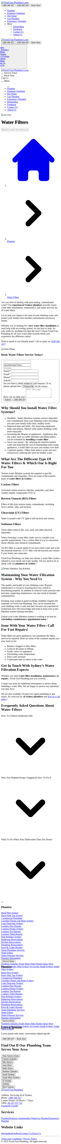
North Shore (25, 964)
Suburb (7, 380)
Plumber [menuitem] (11, 10)
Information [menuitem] (18, 26)
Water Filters (7, 953)
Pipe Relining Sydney (11, 937)
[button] (30, 745)
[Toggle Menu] (2, 902)
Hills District (37, 964)
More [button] (9, 24)
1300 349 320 (22, 5)
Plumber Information (11, 958)
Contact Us (26, 1133)
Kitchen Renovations (11, 942)
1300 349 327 (8, 5)
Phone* (7, 377)
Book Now (35, 5)
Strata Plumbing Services (13, 950)
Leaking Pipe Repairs (11, 926)
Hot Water (32, 1118)
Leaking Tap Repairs (11, 931)
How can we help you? (14, 397)
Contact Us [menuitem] (18, 32)
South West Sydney (11, 1078)
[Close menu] (8, 86)
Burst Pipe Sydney (10, 913)
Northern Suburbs (10, 964)
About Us (36, 1133)
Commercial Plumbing (11, 918)
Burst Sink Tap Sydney (12, 915)
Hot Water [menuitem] (12, 16)
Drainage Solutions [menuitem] (16, 13)
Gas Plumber (43, 1118)
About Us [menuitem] (17, 34)
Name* (7, 371)
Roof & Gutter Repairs (12, 947)
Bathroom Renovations (12, 939)
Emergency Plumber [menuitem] (16, 21)
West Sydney (23, 966)
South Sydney (47, 966)
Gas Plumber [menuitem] (13, 18)
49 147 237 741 (15, 1103)
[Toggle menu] (2, 81)
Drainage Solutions (18, 1118)
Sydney (5, 1084)
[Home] (15, 2)
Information (6, 1133)
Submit (8, 400)
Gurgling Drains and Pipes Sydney (17, 921)
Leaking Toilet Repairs (12, 934)
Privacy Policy (30, 1138)
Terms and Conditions (11, 1138)
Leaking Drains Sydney (12, 929)
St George (35, 966)
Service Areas (8, 961)
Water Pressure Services (12, 955)
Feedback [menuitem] (17, 29)
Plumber (5, 1118)
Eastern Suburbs (9, 1059)
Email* (7, 374)
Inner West (48, 964)
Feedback (16, 1133)
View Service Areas (10, 1056)
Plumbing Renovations (12, 945)
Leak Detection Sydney (12, 923)
